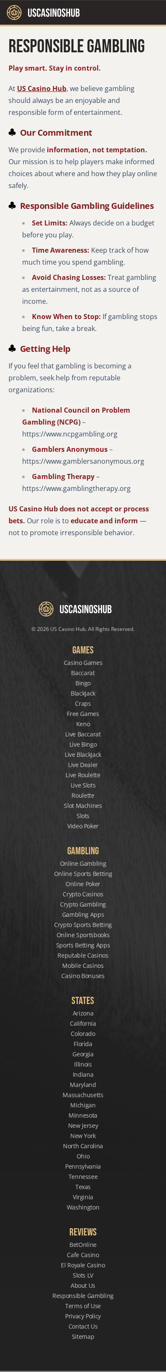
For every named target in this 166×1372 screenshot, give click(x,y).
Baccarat (82, 673)
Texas (83, 1187)
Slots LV (83, 1275)
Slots (83, 816)
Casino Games (83, 663)
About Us (83, 1285)
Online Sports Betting (83, 874)
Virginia (83, 1197)
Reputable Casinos (82, 955)
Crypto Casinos (83, 894)
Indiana (83, 1074)
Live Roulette (83, 775)
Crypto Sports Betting (83, 925)
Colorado (83, 1034)
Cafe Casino (83, 1255)
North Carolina (83, 1146)
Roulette (83, 795)
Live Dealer (83, 765)
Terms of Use (83, 1306)
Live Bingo (83, 744)
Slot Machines (83, 806)
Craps (83, 703)
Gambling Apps (83, 914)
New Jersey (83, 1125)
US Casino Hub (41, 88)
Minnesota (83, 1115)
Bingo (83, 683)
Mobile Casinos (82, 965)
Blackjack (83, 693)
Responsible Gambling (83, 1296)
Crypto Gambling (83, 904)
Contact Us (83, 1326)
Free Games (83, 714)
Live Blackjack (83, 754)
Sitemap (83, 1336)
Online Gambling (83, 863)
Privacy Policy (83, 1316)
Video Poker (83, 826)
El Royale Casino (83, 1265)
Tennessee (83, 1176)
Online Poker (83, 884)
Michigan (82, 1105)
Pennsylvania (83, 1166)
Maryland (83, 1085)
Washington (83, 1207)
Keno (83, 724)
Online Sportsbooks (83, 935)
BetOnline (83, 1245)
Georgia (83, 1054)
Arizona (83, 1013)
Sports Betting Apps (83, 945)
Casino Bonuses (82, 976)
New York (83, 1136)
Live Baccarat (82, 734)
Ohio (83, 1156)
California (83, 1023)
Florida (83, 1044)
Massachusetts (83, 1095)
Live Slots (83, 785)
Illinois (83, 1064)
